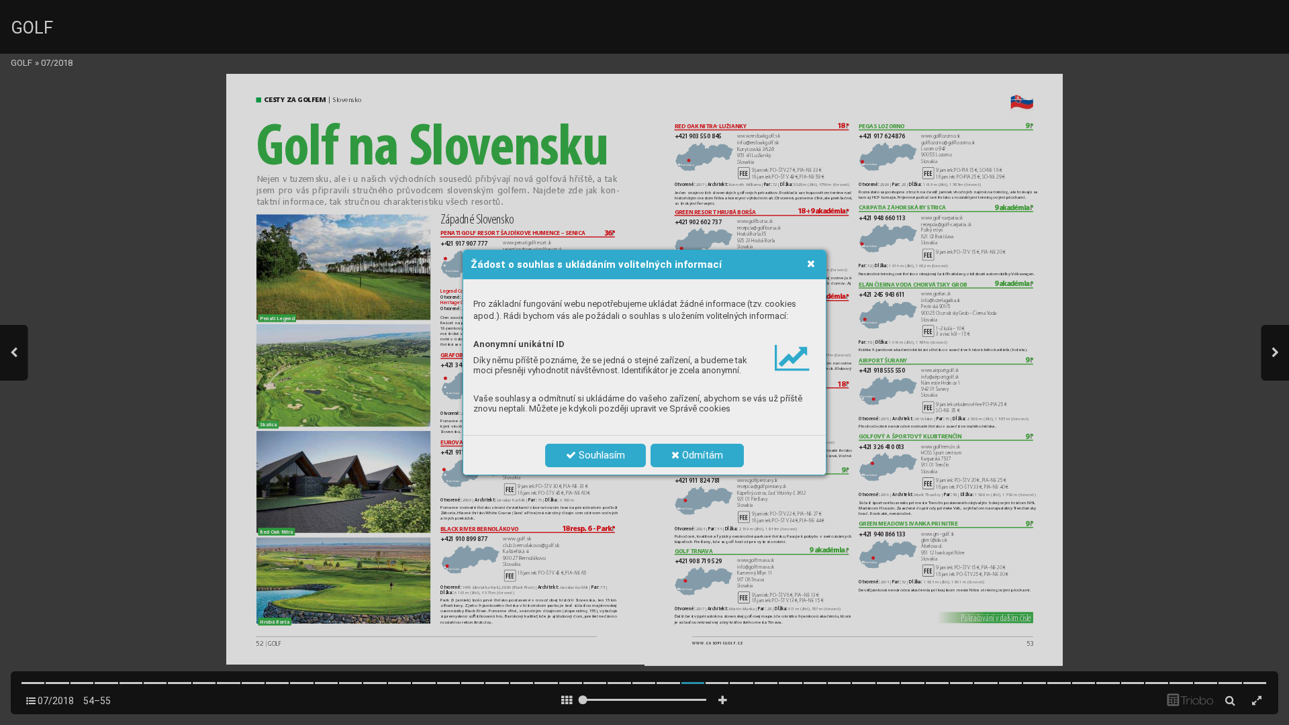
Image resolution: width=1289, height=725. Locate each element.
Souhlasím (600, 455)
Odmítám (701, 455)
